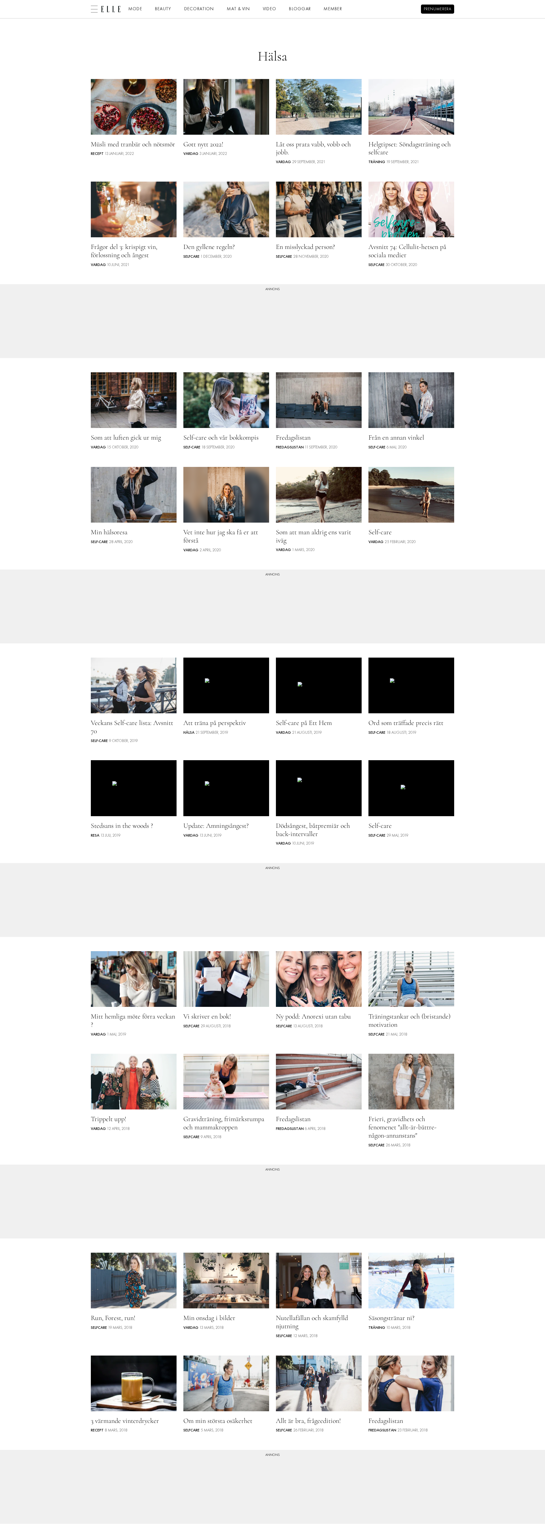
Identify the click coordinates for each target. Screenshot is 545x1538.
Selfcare (191, 257)
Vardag (190, 154)
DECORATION (199, 9)
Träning (376, 162)
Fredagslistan (290, 447)
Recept (97, 154)
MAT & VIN (238, 9)
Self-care (191, 447)
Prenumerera (437, 9)
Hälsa (188, 733)
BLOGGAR (300, 9)
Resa (95, 835)
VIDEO (269, 9)
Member (333, 9)
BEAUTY (163, 9)
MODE (135, 9)
